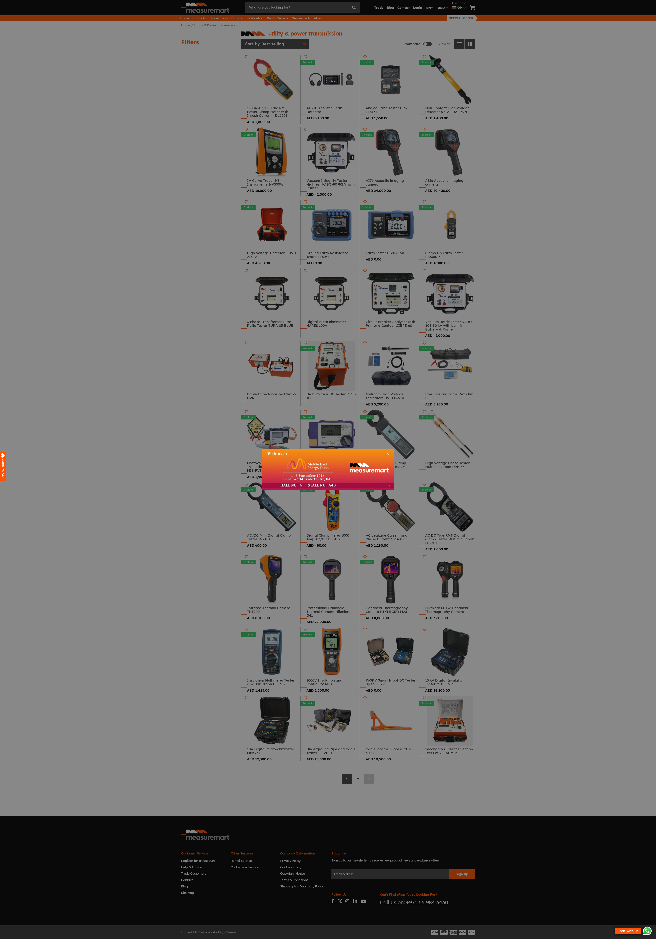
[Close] (388, 454)
